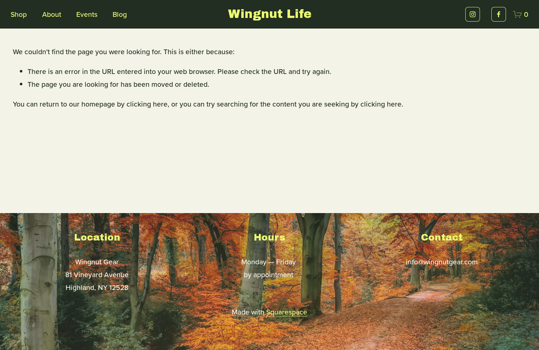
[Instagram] (472, 14)
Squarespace (286, 312)
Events (87, 14)
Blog (120, 14)
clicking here (147, 104)
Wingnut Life (270, 14)
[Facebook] (498, 14)
